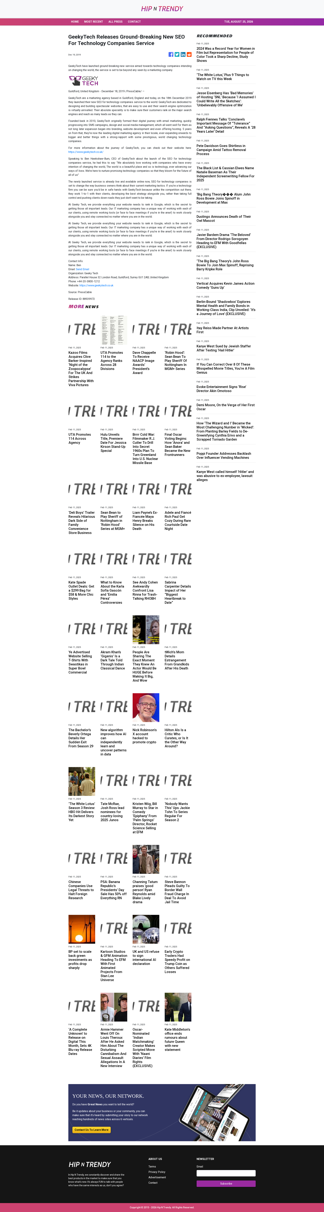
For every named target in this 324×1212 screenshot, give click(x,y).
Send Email (82, 269)
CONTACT (134, 21)
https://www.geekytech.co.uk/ (85, 152)
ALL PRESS (116, 21)
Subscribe (226, 1183)
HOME (75, 21)
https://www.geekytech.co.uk (96, 285)
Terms (152, 1166)
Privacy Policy (156, 1172)
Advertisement (157, 1177)
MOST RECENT (93, 21)
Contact (152, 1182)
